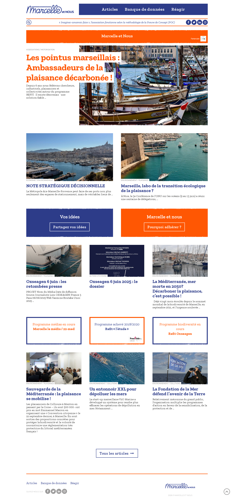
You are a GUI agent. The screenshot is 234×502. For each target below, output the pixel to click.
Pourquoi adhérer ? (164, 227)
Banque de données (145, 9)
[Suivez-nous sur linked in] (199, 22)
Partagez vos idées (69, 227)
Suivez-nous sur (35, 492)
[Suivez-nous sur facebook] (188, 22)
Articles (110, 9)
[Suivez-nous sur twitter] (194, 22)
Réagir (178, 9)
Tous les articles (114, 453)
